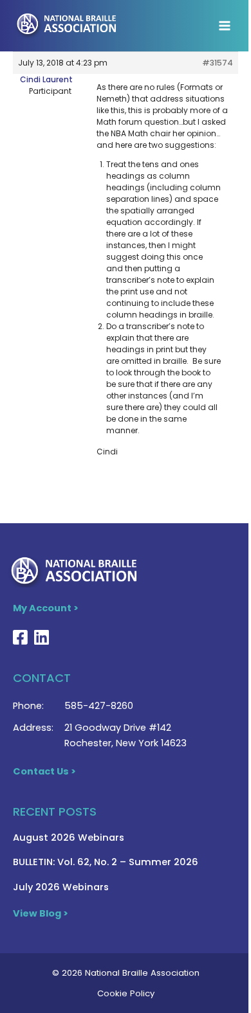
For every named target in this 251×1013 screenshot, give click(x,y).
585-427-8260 (98, 705)
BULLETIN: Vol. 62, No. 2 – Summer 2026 (105, 862)
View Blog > (40, 913)
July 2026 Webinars (61, 887)
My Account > (46, 608)
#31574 (217, 62)
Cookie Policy (125, 993)
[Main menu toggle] (224, 25)
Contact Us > (44, 771)
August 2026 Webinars (68, 837)
